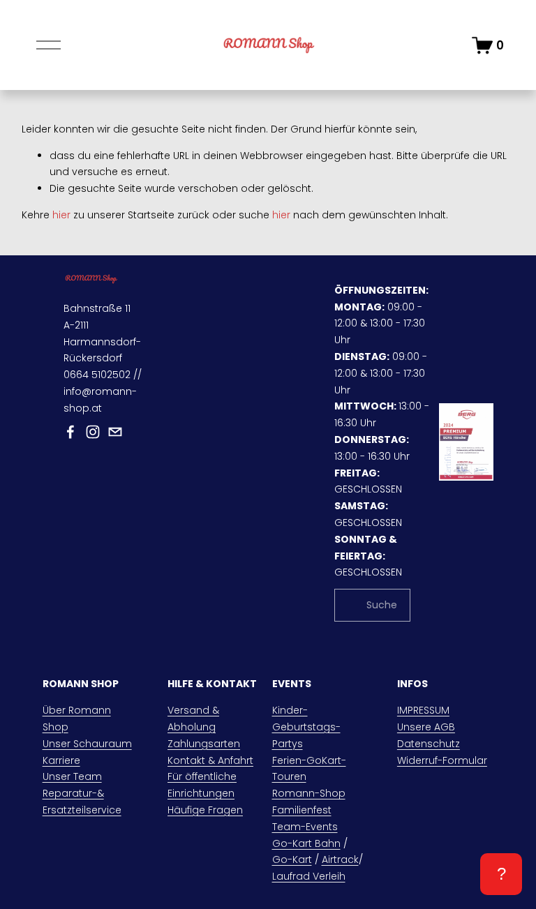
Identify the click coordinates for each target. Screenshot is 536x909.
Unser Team (72, 776)
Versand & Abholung (193, 718)
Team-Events (305, 827)
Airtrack (340, 859)
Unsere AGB (426, 727)
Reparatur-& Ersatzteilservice (82, 801)
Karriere (61, 760)
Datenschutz (428, 744)
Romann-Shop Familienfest (308, 801)
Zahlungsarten (204, 744)
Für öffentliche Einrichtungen (202, 784)
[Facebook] (70, 432)
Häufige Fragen (205, 810)
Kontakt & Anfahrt (210, 760)
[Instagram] (93, 432)
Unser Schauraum (87, 744)
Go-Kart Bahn (306, 843)
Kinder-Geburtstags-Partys (306, 727)
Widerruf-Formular (442, 760)
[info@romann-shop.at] (115, 432)
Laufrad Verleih (308, 876)
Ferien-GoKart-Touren (309, 768)
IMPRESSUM (423, 710)
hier (61, 215)
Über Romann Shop (77, 718)
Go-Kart (292, 859)
